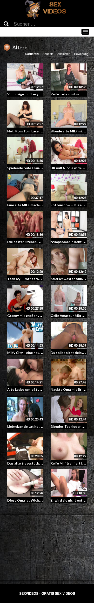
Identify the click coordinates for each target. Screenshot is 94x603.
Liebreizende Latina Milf (26, 426)
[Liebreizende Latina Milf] (25, 409)
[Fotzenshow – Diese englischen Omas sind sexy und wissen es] (69, 187)
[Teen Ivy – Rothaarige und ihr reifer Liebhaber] (25, 261)
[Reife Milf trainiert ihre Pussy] (69, 446)
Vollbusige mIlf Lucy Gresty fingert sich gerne (43, 94)
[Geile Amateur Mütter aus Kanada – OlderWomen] (69, 298)
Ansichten (63, 54)
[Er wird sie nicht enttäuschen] (69, 483)
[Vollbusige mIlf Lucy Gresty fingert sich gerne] (25, 77)
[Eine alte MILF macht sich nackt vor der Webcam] (25, 187)
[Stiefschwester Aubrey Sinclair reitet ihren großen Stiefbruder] (69, 261)
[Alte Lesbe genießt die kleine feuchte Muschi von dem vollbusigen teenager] (25, 372)
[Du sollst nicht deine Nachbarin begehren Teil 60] (69, 335)
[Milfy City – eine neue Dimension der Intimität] (25, 335)
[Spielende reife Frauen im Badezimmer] (25, 151)
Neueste (48, 54)
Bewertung (81, 54)
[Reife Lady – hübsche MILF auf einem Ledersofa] (69, 77)
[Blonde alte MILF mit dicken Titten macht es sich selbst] (69, 114)
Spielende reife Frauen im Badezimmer (37, 168)
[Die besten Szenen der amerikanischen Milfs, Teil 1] (25, 224)
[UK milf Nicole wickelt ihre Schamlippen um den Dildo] (69, 151)
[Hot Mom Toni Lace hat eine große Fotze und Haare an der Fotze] (25, 114)
